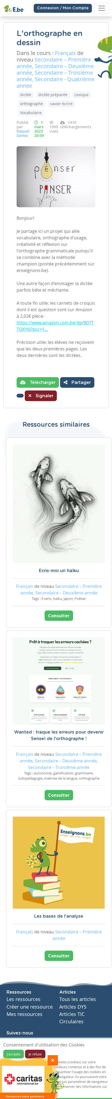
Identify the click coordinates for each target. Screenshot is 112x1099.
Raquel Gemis (23, 133)
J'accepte (13, 1054)
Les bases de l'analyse (58, 916)
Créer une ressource (30, 1007)
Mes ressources (24, 1014)
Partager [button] (80, 382)
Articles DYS (72, 1007)
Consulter (59, 616)
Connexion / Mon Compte (63, 8)
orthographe (31, 103)
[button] (20, 396)
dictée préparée (52, 94)
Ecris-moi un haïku (59, 571)
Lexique (81, 94)
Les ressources (24, 999)
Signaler (43, 396)
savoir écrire (61, 103)
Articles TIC (72, 1014)
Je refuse (35, 1054)
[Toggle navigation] (101, 8)
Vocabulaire (31, 112)
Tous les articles (77, 999)
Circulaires (71, 1021)
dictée (25, 94)
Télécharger (41, 382)
